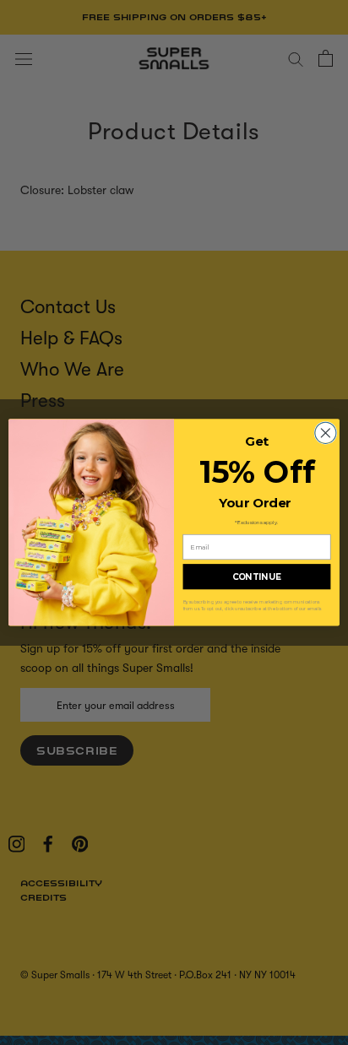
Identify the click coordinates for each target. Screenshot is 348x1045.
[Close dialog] (325, 433)
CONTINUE (257, 576)
